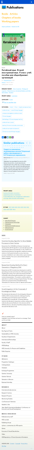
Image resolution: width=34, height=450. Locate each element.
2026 (13, 207)
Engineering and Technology (12, 222)
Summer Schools (6, 376)
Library (3, 428)
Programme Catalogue (8, 362)
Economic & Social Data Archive (10, 431)
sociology (5, 198)
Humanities (8, 224)
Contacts (12, 443)
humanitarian (17, 195)
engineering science (8, 195)
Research (5, 387)
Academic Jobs (6, 404)
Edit (31, 448)
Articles (14, 13)
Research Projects (7, 396)
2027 (10, 207)
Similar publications (13, 142)
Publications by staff (7, 417)
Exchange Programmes (8, 370)
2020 (4, 209)
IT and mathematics (8, 196)
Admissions (5, 359)
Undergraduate (6, 365)
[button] (4, 146)
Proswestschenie (8, 80)
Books (5, 13)
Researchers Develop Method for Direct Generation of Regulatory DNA (14, 266)
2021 (28, 207)
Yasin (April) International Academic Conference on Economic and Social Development (16, 408)
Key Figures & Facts (7, 331)
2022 (25, 207)
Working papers (10, 21)
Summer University (7, 373)
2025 (16, 207)
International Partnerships (9, 339)
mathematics (26, 196)
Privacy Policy (24, 443)
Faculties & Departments (8, 337)
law (14, 196)
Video (3, 434)
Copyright (17, 443)
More (14, 209)
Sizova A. (4, 82)
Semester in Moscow (7, 379)
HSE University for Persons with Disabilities (13, 348)
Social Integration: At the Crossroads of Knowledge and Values (14, 290)
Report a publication (6, 26)
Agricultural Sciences (10, 220)
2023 (22, 207)
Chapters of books (11, 17)
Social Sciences (9, 229)
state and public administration (16, 198)
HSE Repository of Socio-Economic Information (15, 437)
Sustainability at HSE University (10, 334)
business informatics (8, 193)
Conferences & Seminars (9, 401)
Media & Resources (9, 414)
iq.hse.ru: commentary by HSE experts (12, 425)
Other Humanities (17, 89)
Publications (15, 7)
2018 (11, 209)
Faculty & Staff (6, 342)
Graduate (4, 368)
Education (11, 92)
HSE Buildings (5, 345)
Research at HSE (15, 26)
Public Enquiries (6, 351)
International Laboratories (9, 390)
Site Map (4, 446)
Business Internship (7, 382)
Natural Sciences (9, 227)
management (19, 196)
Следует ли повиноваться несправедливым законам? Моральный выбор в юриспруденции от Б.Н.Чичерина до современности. (17, 152)
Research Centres (7, 393)
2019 (8, 209)
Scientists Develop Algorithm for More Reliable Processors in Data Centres (16, 242)
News (3, 235)
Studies (5, 356)
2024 (19, 207)
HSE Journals (5, 420)
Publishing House (6, 422)
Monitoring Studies (7, 399)
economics (16, 193)
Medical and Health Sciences (12, 225)
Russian (11, 99)
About (4, 325)
